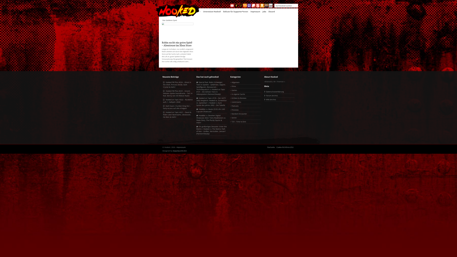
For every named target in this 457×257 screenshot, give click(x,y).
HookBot (202, 109)
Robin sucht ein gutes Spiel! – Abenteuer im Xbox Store (177, 44)
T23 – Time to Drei (239, 122)
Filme (234, 86)
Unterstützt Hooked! (212, 11)
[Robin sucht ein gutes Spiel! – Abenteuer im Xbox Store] (177, 31)
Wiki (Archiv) (271, 99)
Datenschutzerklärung (275, 92)
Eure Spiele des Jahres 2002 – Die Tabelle (210, 104)
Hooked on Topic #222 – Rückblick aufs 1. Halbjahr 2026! (178, 101)
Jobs (264, 11)
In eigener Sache (238, 94)
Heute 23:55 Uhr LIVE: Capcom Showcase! (210, 110)
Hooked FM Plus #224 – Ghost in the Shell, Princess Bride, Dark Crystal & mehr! (177, 84)
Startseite (271, 147)
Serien (234, 118)
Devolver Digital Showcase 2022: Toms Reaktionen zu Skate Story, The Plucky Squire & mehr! (211, 119)
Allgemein (236, 82)
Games (234, 90)
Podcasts (235, 106)
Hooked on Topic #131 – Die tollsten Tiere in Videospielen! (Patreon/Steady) (210, 91)
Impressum (255, 11)
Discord (271, 11)
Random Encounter (239, 114)
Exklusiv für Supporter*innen (235, 11)
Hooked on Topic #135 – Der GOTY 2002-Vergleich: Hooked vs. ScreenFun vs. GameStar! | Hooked (211, 100)
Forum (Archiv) (272, 95)
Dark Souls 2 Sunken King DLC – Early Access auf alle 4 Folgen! (177, 107)
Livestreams (236, 102)
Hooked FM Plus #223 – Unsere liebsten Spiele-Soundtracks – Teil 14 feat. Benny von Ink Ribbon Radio (177, 93)
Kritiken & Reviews (239, 98)
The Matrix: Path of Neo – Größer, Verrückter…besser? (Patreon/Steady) (211, 131)
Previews (235, 110)
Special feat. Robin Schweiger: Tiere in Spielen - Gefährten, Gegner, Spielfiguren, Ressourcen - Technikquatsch (211, 86)
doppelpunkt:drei (180, 151)
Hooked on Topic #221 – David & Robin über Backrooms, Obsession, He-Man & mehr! (177, 114)
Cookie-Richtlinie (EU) (284, 147)
